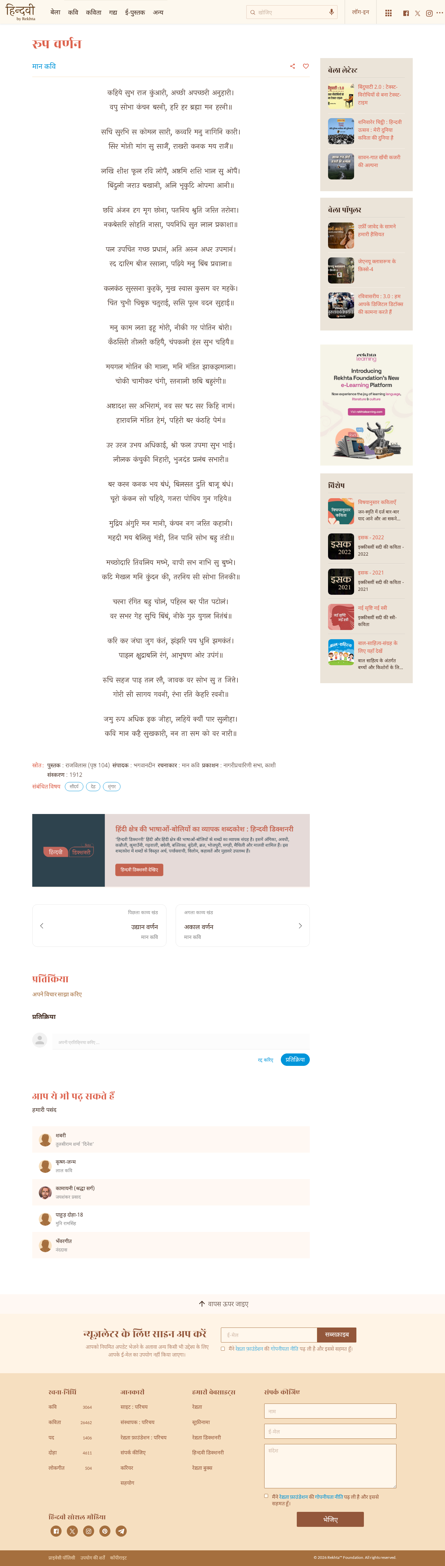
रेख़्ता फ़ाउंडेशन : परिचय (143, 1438)
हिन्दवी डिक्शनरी (208, 1453)
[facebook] (56, 1531)
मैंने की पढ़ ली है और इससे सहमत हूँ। (291, 1349)
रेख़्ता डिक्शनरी (206, 1438)
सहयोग (127, 1483)
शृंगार (112, 787)
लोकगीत (70, 1468)
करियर (127, 1468)
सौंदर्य (74, 787)
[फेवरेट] (305, 65)
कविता (93, 12)
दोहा (70, 1453)
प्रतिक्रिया (295, 1060)
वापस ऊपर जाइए (228, 1304)
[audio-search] (332, 12)
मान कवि (44, 67)
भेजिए (330, 1519)
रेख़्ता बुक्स (202, 1468)
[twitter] (72, 1531)
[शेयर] (292, 66)
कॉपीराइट (118, 1557)
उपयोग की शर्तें (92, 1557)
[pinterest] (104, 1531)
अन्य (158, 12)
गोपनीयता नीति (284, 1349)
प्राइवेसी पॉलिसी (62, 1557)
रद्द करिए (265, 1060)
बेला (55, 12)
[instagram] (88, 1531)
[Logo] (20, 13)
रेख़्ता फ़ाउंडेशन (249, 1349)
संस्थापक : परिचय (137, 1423)
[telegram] (121, 1531)
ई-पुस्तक (135, 12)
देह (93, 787)
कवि (73, 12)
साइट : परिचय (134, 1407)
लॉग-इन (360, 11)
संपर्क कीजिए (133, 1453)
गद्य (113, 12)
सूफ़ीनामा (201, 1423)
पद (70, 1438)
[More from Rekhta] (388, 13)
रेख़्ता (197, 1407)
